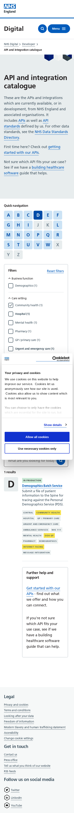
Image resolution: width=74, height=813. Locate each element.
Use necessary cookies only (37, 448)
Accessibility (11, 733)
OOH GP (49, 535)
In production (32, 480)
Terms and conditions (17, 710)
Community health (48, 512)
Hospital (28, 518)
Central (28, 512)
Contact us (10, 754)
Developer (28, 44)
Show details (53, 424)
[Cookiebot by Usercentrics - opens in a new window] (52, 359)
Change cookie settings (18, 739)
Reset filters (55, 271)
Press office (10, 760)
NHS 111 (56, 530)
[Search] (60, 460)
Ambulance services (35, 530)
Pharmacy (29, 541)
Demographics (48, 541)
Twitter (15, 790)
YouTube (16, 805)
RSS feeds (10, 771)
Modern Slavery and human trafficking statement (34, 727)
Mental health (32, 535)
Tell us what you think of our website (27, 766)
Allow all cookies (37, 437)
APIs (21, 120)
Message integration (36, 552)
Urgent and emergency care (41, 524)
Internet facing (33, 547)
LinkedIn (16, 798)
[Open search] (42, 28)
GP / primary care (48, 518)
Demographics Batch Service (42, 486)
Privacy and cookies (16, 704)
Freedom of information (19, 721)
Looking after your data (19, 716)
